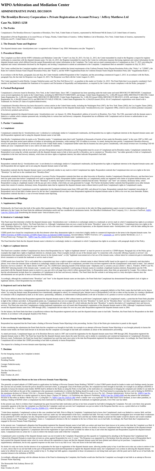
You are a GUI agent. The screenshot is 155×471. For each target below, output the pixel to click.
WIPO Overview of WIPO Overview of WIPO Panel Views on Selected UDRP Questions (35, 235)
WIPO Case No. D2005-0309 (112, 395)
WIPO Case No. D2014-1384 (63, 398)
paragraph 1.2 (108, 235)
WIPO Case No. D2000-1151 (37, 408)
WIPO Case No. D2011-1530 (39, 237)
